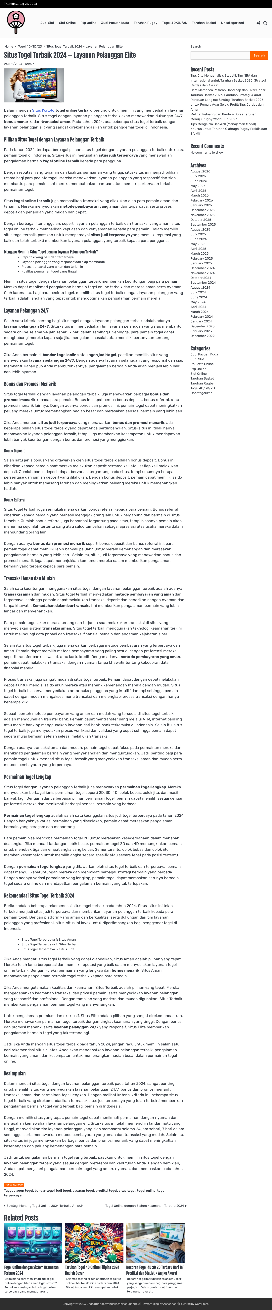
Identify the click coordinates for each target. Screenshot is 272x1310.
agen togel (24, 1190)
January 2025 (201, 263)
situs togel (127, 1190)
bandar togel (45, 1190)
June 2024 (199, 297)
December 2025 (203, 210)
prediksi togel (106, 1190)
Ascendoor (170, 1304)
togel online (146, 1190)
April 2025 (198, 249)
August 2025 (200, 229)
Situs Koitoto (43, 110)
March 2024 (200, 311)
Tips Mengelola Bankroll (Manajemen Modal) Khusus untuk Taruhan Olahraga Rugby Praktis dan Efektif (229, 129)
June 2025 (199, 239)
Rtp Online (88, 23)
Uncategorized (232, 23)
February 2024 (202, 316)
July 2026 (198, 176)
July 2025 (198, 234)
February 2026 (202, 200)
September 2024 (203, 282)
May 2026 (198, 186)
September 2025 (203, 224)
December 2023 (203, 326)
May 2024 (198, 302)
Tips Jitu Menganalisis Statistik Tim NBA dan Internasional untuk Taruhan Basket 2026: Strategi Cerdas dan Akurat (228, 80)
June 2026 (199, 181)
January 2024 (201, 321)
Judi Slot (47, 23)
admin (29, 64)
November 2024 (203, 273)
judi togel (63, 1190)
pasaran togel (83, 1190)
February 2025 (202, 258)
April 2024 (198, 307)
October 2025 (201, 220)
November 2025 (203, 215)
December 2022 (203, 336)
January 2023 (201, 331)
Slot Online (67, 23)
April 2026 (198, 191)
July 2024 (198, 292)
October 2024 (201, 278)
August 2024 (200, 287)
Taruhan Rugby (145, 23)
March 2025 (200, 253)
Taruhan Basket (204, 23)
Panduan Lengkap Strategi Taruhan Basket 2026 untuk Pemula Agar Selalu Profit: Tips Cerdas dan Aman (227, 104)
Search (196, 46)
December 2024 (203, 268)
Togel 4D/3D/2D (174, 23)
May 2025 (198, 244)
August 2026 (200, 171)
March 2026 (200, 195)
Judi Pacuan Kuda (115, 23)
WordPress (201, 1304)
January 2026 (201, 205)
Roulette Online (202, 364)
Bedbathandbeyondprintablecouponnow (113, 1304)
